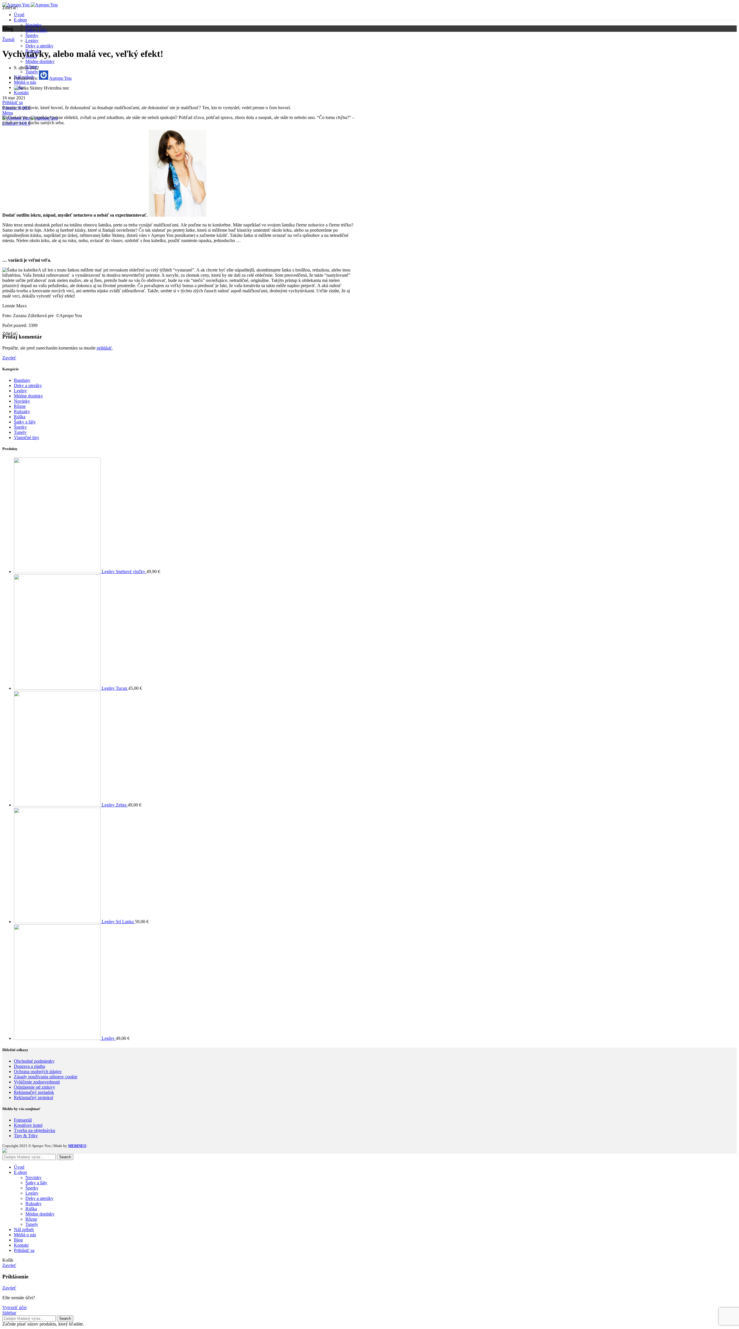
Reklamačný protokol (33, 1097)
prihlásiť (104, 347)
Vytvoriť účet (14, 1307)
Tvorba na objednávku (34, 1130)
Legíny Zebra (115, 804)
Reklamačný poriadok (34, 1092)
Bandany (22, 380)
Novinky (33, 25)
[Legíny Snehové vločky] (58, 571)
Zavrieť (9, 357)
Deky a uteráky (39, 45)
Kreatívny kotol (28, 1125)
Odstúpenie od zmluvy (34, 1087)
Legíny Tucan (115, 688)
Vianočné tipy (26, 437)
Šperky (31, 35)
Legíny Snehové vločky (124, 571)
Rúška (19, 416)
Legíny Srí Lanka (118, 921)
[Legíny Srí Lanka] (58, 921)
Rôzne (20, 406)
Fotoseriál (23, 1120)
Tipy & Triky (26, 1135)
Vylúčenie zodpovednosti (37, 1081)
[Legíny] (58, 1038)
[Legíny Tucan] (58, 688)
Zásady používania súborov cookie (45, 1076)
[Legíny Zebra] (58, 804)
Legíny (31, 40)
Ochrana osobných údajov (38, 1071)
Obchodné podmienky (34, 1061)
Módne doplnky (40, 61)
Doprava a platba (29, 1066)
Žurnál (8, 39)
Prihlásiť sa (24, 1250)
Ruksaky (22, 411)
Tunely (20, 432)
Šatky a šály (36, 30)
